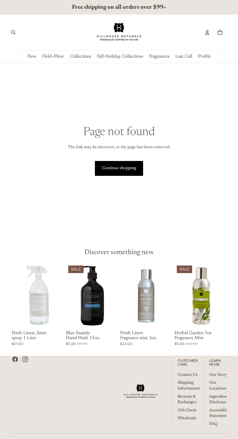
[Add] (54, 319)
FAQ (213, 424)
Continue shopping (119, 168)
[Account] (207, 32)
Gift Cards (187, 410)
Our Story (218, 375)
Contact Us (188, 375)
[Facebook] (15, 359)
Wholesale (187, 418)
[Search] (13, 32)
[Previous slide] (18, 295)
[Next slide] (57, 295)
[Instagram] (25, 359)
